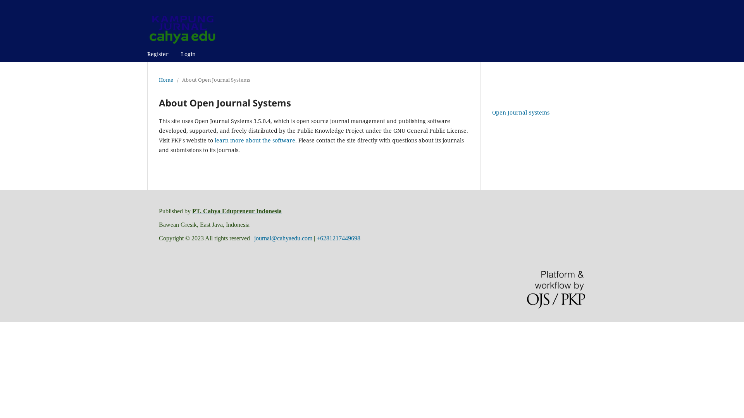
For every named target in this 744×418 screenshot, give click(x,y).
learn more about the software (255, 140)
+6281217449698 (338, 238)
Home (166, 79)
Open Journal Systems (520, 112)
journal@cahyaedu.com (283, 238)
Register (158, 54)
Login (188, 54)
